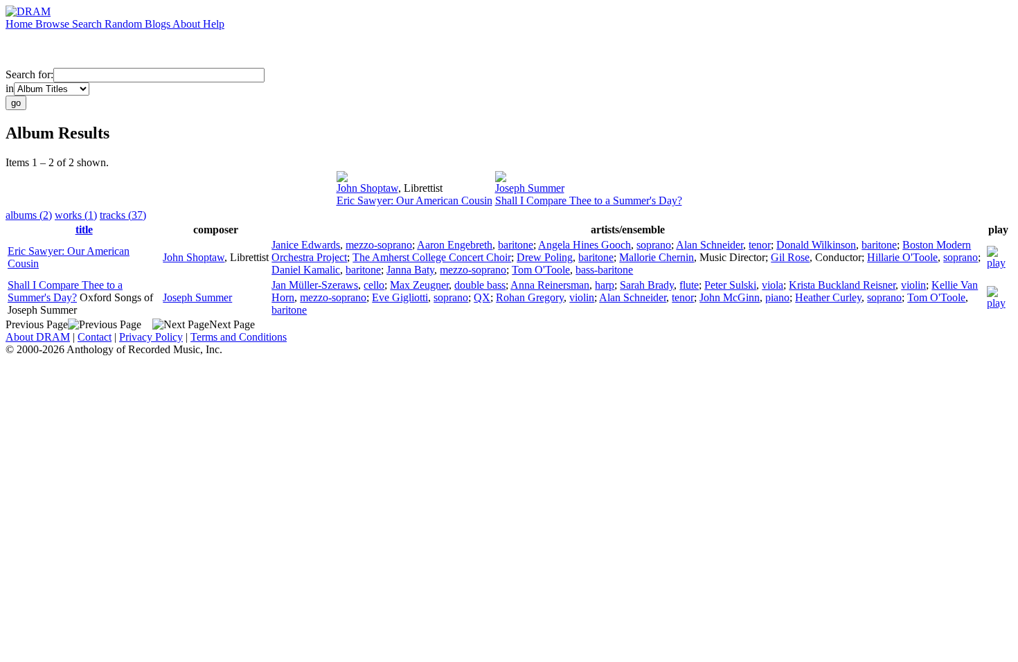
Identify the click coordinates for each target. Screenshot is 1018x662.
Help (213, 24)
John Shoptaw (367, 188)
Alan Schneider (709, 245)
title (84, 229)
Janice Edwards (305, 245)
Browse (53, 24)
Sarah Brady (647, 285)
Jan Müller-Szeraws (314, 285)
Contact (94, 337)
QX (482, 297)
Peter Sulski (730, 285)
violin (913, 285)
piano (777, 297)
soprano (653, 245)
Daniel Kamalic (305, 270)
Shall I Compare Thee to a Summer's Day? (588, 200)
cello (374, 285)
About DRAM (38, 337)
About (187, 24)
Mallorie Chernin (656, 257)
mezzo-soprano (379, 245)
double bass (480, 285)
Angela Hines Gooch (584, 245)
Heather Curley (828, 297)
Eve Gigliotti (400, 297)
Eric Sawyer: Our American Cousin (414, 200)
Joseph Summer (529, 188)
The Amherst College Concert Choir (431, 257)
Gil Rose (790, 257)
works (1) (76, 215)
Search (88, 24)
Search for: (29, 74)
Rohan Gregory (530, 297)
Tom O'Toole (541, 270)
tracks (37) (123, 215)
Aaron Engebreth (454, 245)
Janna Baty (410, 270)
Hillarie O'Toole (902, 257)
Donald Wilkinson (816, 245)
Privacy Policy (151, 337)
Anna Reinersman (549, 285)
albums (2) (29, 215)
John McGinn (729, 297)
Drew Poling (545, 257)
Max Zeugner (419, 285)
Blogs (158, 24)
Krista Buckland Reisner (842, 285)
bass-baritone (604, 270)
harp (604, 285)
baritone (515, 245)
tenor (760, 245)
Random (125, 24)
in (10, 88)
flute (689, 285)
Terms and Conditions (238, 337)
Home (20, 24)
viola (772, 285)
